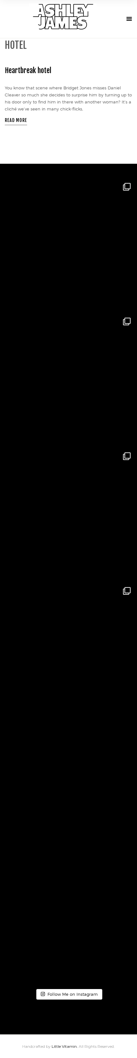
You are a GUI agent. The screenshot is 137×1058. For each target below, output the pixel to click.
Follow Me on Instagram (72, 994)
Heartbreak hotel (28, 70)
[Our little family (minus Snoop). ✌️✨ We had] (68, 649)
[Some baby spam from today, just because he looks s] (68, 245)
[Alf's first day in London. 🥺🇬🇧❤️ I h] (68, 380)
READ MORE (16, 120)
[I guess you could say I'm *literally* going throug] (68, 919)
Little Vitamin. (65, 1046)
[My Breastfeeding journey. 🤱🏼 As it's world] (68, 515)
